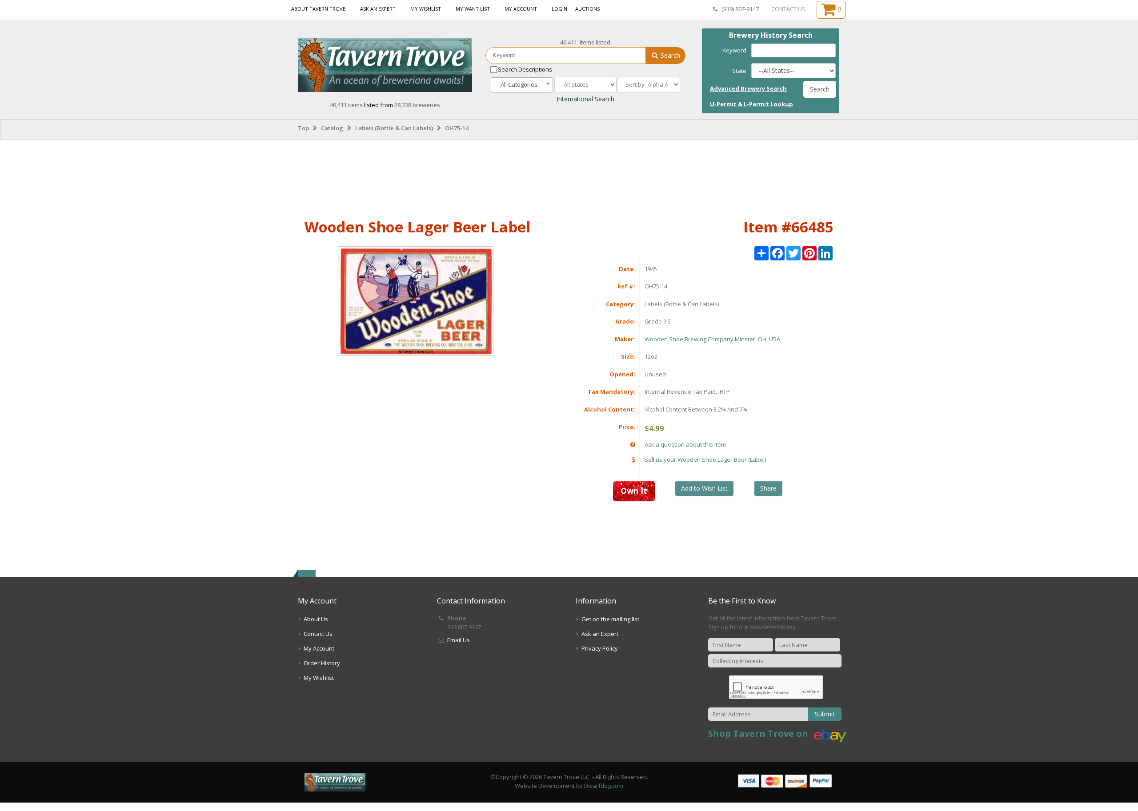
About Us (316, 619)
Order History (322, 663)
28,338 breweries (417, 105)
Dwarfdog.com (603, 786)
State (739, 71)
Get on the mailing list (610, 619)
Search (669, 55)
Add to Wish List (704, 488)
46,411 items (347, 105)
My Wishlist (425, 8)
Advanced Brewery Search (748, 88)
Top (303, 128)
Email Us (458, 640)
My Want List (473, 8)
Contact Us (318, 634)
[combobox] (522, 84)
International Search (585, 99)
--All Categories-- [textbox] (519, 84)
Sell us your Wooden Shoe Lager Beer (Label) (705, 459)
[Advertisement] (569, 177)
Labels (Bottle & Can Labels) (394, 128)
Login (559, 8)
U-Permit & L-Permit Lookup (751, 104)
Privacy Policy (599, 648)
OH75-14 (457, 128)
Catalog (332, 128)
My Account (521, 8)
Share (768, 488)
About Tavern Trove (318, 8)
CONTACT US (788, 9)
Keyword (734, 50)
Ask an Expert (378, 8)
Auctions (587, 8)
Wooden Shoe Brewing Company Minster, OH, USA (712, 339)
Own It (634, 490)
